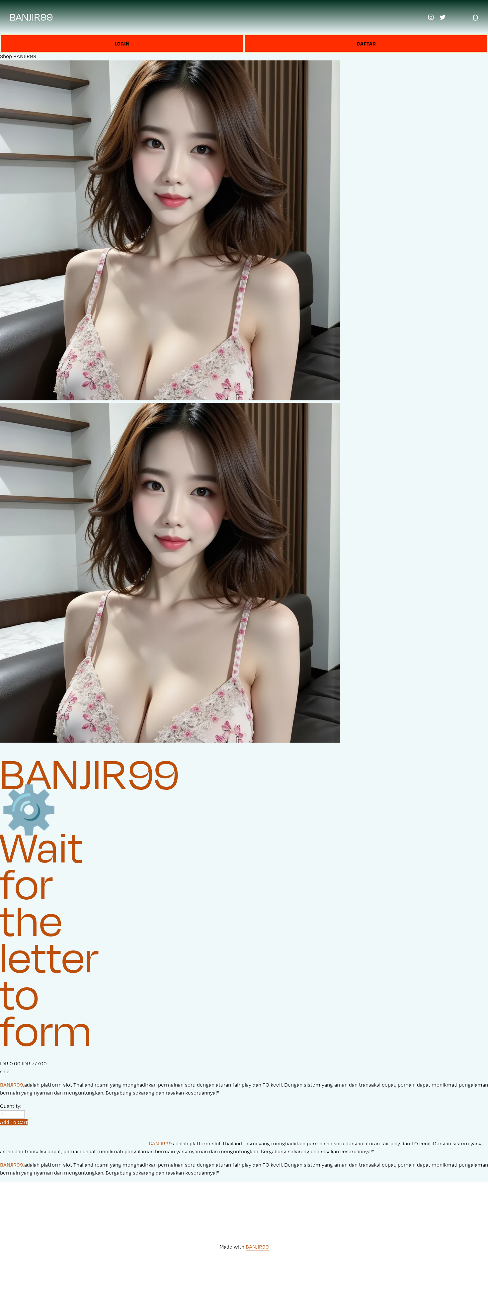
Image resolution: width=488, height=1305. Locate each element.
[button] (14, 1122)
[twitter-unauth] (442, 17)
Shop (6, 56)
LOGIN (122, 43)
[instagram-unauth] (431, 17)
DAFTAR (366, 43)
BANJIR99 (31, 17)
